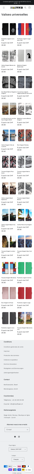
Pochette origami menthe (24, 277)
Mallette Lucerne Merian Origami (24, 119)
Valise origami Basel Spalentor (7, 198)
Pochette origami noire (7, 328)
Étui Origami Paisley (23, 145)
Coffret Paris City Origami (24, 224)
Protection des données (11, 355)
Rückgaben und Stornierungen (13, 368)
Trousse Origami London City (8, 252)
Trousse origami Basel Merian (23, 198)
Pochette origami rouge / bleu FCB (24, 39)
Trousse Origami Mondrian (8, 277)
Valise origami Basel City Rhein (8, 225)
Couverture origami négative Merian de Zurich (24, 92)
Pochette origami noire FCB (7, 39)
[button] (4, 8)
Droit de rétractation (10, 364)
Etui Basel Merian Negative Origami (9, 92)
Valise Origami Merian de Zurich (8, 66)
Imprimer (7, 351)
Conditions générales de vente (13, 347)
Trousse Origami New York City (24, 252)
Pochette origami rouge (23, 302)
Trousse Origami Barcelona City (24, 328)
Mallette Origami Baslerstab (22, 66)
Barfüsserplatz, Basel (11, 384)
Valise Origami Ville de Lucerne (7, 145)
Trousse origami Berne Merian (23, 172)
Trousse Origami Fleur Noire (7, 172)
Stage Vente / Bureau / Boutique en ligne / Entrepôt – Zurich (17, 416)
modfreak (19, 473)
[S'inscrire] (27, 429)
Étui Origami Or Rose (7, 302)
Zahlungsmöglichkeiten (11, 372)
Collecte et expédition (11, 360)
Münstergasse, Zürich (11, 389)
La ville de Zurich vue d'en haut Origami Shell (8, 119)
